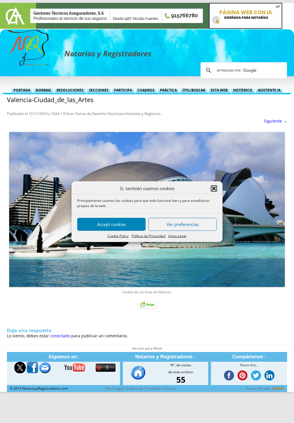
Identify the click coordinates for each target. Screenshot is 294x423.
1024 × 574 (60, 113)
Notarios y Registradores (107, 53)
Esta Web (219, 90)
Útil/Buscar (193, 90)
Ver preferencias (183, 224)
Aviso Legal (177, 235)
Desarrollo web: (265, 388)
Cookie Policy (118, 235)
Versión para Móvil (147, 348)
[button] (214, 188)
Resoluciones (70, 90)
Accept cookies (111, 224)
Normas (43, 90)
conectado (60, 335)
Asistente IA (269, 90)
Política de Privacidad (148, 235)
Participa (123, 90)
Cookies (169, 388)
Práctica (168, 90)
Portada (21, 90)
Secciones (99, 90)
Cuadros (146, 90)
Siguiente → (275, 121)
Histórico (242, 90)
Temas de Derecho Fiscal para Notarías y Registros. (118, 113)
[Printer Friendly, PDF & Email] (147, 304)
